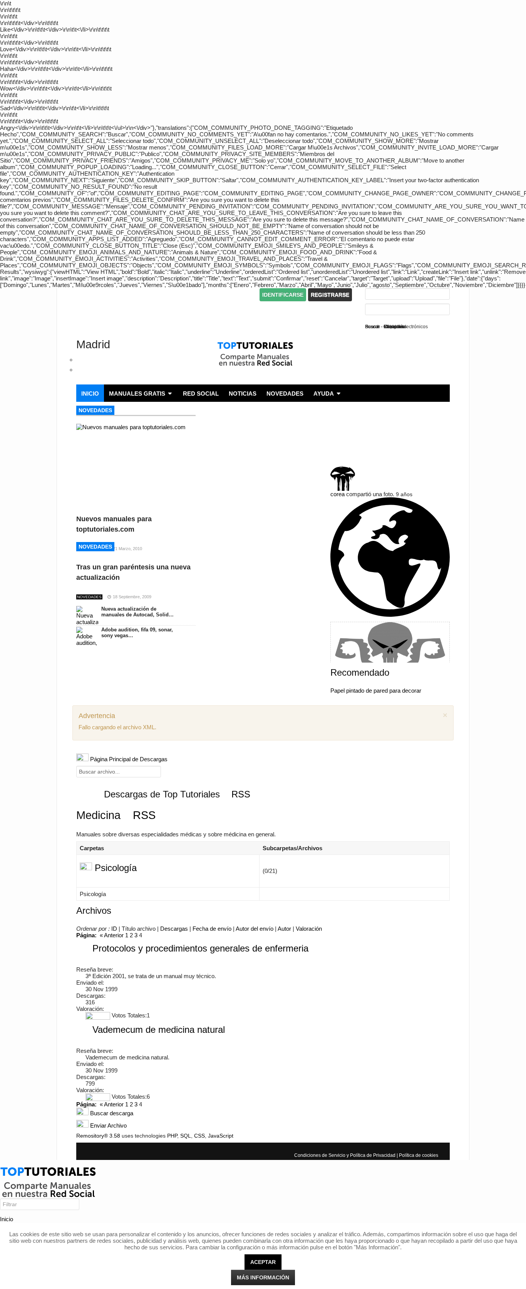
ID (114, 928)
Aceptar (263, 1262)
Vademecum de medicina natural (158, 1029)
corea (337, 494)
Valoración (309, 928)
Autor (284, 928)
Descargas (174, 928)
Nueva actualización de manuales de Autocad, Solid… (137, 612)
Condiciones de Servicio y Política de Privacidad (344, 1155)
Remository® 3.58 (98, 1136)
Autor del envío (254, 928)
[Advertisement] (166, 295)
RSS (239, 794)
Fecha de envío (212, 928)
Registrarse (330, 295)
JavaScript (220, 1136)
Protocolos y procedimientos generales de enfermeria (200, 948)
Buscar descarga (111, 1113)
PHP (172, 1136)
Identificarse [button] (282, 295)
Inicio (6, 1219)
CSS (199, 1136)
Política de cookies (418, 1155)
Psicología (116, 868)
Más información (263, 1277)
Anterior (114, 935)
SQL (185, 1136)
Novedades (95, 410)
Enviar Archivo (108, 1125)
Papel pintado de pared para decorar (375, 690)
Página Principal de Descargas (128, 759)
